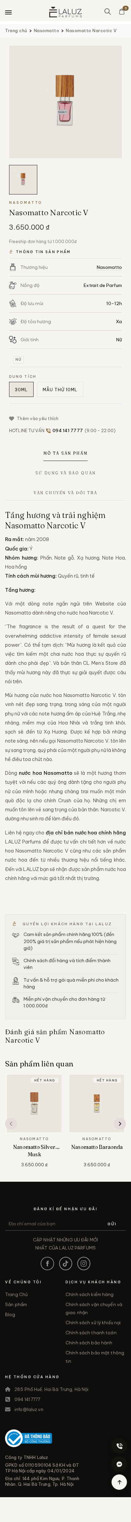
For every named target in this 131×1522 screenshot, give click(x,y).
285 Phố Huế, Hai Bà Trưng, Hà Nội (51, 1389)
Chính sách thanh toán (91, 1332)
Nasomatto (46, 30)
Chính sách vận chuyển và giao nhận (94, 1308)
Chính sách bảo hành (89, 1342)
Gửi (112, 1224)
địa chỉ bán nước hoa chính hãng (86, 832)
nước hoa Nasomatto (45, 773)
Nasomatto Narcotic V (91, 30)
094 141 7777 (27, 1399)
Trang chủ (16, 30)
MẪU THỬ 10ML (60, 389)
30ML (21, 389)
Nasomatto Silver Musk (34, 1151)
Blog (10, 1314)
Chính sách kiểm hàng (90, 1294)
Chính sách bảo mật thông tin (95, 1356)
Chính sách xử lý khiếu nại (93, 1322)
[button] (11, 1124)
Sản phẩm (16, 1304)
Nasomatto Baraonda (97, 1147)
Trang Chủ (16, 1294)
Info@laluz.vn (28, 1409)
